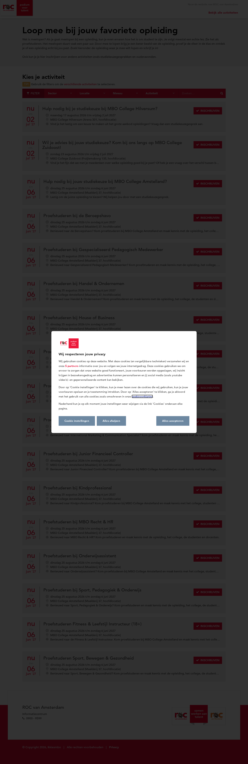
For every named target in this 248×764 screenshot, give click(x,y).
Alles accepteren (173, 421)
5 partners (71, 365)
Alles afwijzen (111, 421)
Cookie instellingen (76, 421)
